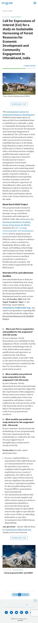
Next (37, 556)
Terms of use (20, 620)
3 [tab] (15, 594)
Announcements (16, 17)
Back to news (8, 11)
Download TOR (19, 104)
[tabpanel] (19, 568)
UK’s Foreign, (21, 228)
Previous (1, 556)
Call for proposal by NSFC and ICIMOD (18, 573)
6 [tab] (22, 594)
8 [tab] (26, 594)
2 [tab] (13, 594)
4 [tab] (17, 594)
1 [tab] (11, 594)
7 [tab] (24, 594)
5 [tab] (20, 594)
